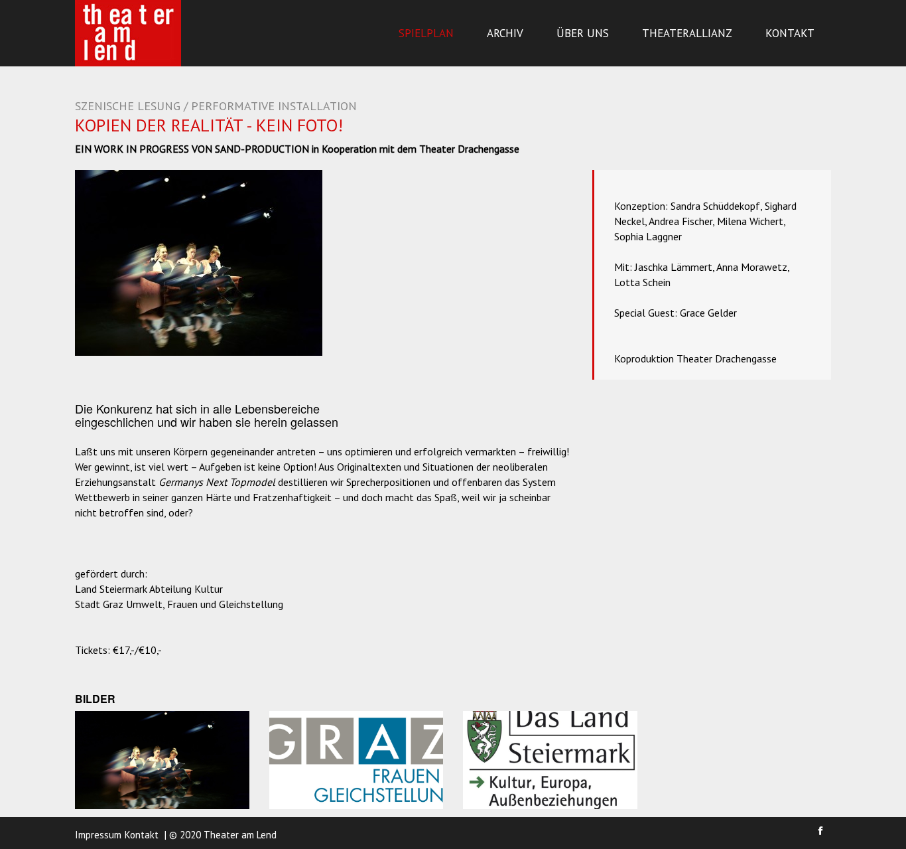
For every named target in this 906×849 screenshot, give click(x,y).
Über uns (582, 33)
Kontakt (789, 33)
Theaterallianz (687, 33)
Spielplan (426, 33)
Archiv (505, 33)
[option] (198, 263)
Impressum (98, 834)
